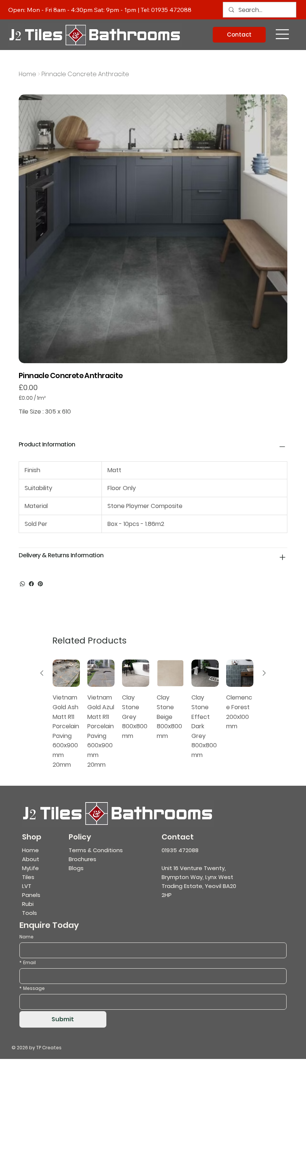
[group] (153, 714)
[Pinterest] (40, 584)
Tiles (28, 877)
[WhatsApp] (22, 584)
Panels (31, 895)
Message (32, 988)
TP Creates (49, 1047)
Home (30, 850)
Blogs (76, 868)
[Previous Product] (41, 673)
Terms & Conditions (96, 850)
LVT (26, 886)
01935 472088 (171, 9)
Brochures (82, 859)
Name (26, 937)
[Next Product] (264, 673)
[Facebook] (31, 584)
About (30, 859)
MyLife (30, 868)
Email (27, 962)
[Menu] (282, 34)
